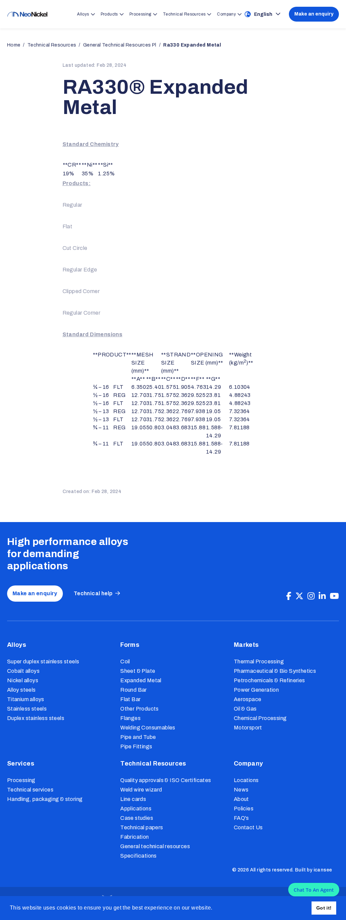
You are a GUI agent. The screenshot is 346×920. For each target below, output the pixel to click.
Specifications (138, 856)
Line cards (133, 799)
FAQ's (241, 818)
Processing (21, 780)
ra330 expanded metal (192, 45)
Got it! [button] (324, 908)
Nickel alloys (22, 680)
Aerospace (248, 699)
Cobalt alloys (23, 671)
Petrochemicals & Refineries (269, 680)
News (241, 790)
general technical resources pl (119, 45)
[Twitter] (299, 596)
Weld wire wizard (141, 790)
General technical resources (155, 846)
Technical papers (141, 827)
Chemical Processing (260, 718)
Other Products (139, 709)
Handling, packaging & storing (45, 799)
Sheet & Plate (137, 671)
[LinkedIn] (322, 596)
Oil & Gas (245, 709)
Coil (125, 661)
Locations (246, 780)
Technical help (93, 593)
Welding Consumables (147, 727)
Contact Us (248, 827)
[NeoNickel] (27, 14)
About (241, 799)
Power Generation (256, 690)
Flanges (130, 718)
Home (14, 45)
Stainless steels (27, 709)
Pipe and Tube (138, 737)
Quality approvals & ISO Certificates (165, 780)
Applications (135, 808)
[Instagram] (311, 596)
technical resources (51, 45)
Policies (243, 808)
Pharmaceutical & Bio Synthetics (275, 671)
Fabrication (134, 837)
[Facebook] (288, 596)
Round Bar (133, 690)
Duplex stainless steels (35, 718)
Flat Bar (130, 699)
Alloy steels (21, 690)
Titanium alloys (25, 699)
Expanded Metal (141, 680)
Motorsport (248, 727)
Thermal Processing (259, 661)
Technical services (30, 790)
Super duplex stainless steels (43, 661)
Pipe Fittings (136, 746)
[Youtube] (334, 596)
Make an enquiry (313, 14)
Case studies (136, 818)
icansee (323, 869)
